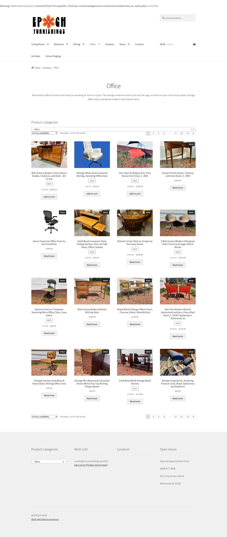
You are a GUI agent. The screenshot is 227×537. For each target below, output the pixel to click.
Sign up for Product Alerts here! (90, 464)
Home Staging (53, 56)
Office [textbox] (112, 129)
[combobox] (113, 129)
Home (37, 67)
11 (188, 133)
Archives (35, 56)
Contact (139, 44)
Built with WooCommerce (45, 519)
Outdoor (109, 44)
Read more (178, 187)
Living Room (38, 44)
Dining (76, 44)
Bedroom (59, 44)
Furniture (47, 67)
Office (93, 44)
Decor (123, 44)
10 (181, 133)
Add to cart (49, 196)
